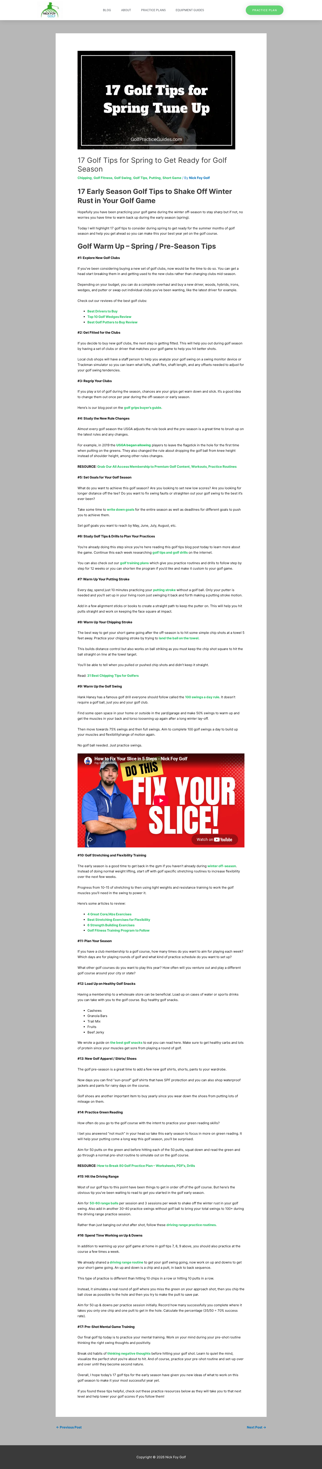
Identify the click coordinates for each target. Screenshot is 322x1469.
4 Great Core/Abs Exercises (109, 914)
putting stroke (164, 590)
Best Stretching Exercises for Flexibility (118, 920)
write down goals (120, 509)
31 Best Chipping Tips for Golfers (113, 675)
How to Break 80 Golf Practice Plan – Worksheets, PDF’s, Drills (146, 1166)
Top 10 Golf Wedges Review (109, 317)
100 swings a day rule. (202, 697)
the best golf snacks (126, 1042)
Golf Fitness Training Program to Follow (118, 930)
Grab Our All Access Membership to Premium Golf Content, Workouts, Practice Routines (167, 466)
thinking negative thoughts (128, 1353)
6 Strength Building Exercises (110, 925)
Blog (107, 10)
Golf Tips (140, 178)
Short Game (172, 178)
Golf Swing (122, 178)
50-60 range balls (104, 1203)
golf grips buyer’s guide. (143, 408)
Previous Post (69, 1427)
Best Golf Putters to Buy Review (112, 322)
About (126, 10)
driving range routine (126, 1262)
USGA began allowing (133, 445)
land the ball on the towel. (179, 638)
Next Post (256, 1427)
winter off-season (221, 866)
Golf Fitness (103, 178)
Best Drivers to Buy (102, 311)
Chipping (85, 178)
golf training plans (134, 563)
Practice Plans (153, 10)
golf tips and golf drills (170, 552)
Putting (155, 178)
